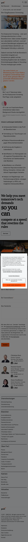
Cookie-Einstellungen (14, 275)
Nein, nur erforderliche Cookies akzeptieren (14, 280)
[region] (14, 271)
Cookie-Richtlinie (7, 271)
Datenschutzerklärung (16, 271)
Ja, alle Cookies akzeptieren (14, 285)
